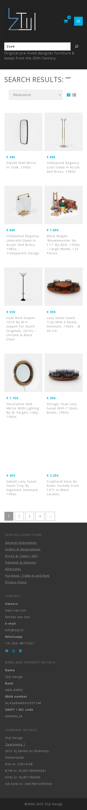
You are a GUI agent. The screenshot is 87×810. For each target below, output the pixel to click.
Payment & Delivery (20, 562)
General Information (21, 543)
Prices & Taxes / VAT (21, 556)
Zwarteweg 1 (15, 744)
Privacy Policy (16, 582)
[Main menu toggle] (78, 21)
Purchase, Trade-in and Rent (27, 576)
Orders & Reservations (23, 549)
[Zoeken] (77, 46)
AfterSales (13, 569)
